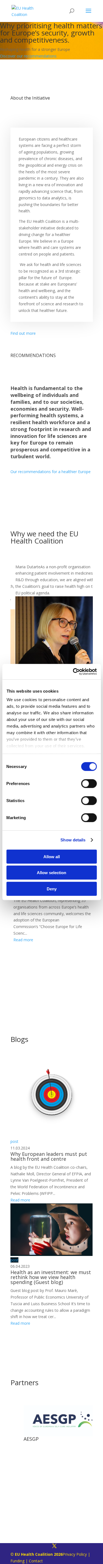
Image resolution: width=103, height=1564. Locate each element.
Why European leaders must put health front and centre (48, 1156)
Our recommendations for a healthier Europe (50, 471)
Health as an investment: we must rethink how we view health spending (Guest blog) (50, 1277)
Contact (36, 1560)
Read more (20, 939)
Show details (72, 840)
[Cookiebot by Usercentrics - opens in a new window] (73, 671)
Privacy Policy (75, 1554)
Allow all (51, 856)
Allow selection (51, 872)
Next (97, 652)
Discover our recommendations (28, 56)
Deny (52, 888)
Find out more (23, 333)
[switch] (89, 783)
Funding (17, 1560)
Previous (6, 652)
